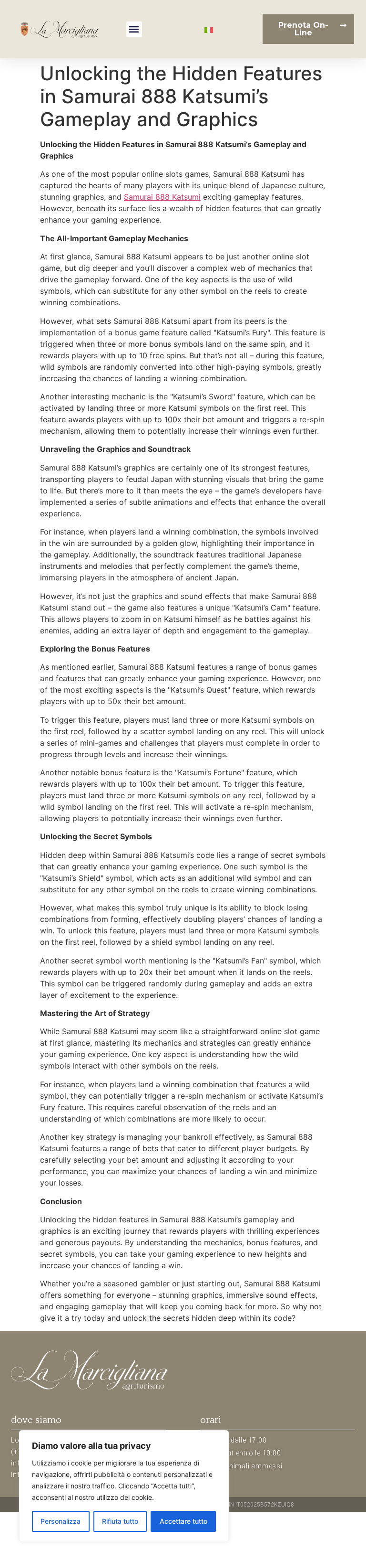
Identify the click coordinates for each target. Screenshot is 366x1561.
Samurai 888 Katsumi (162, 197)
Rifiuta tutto (120, 1521)
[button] (134, 29)
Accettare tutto (183, 1521)
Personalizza (61, 1521)
